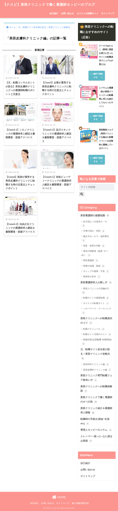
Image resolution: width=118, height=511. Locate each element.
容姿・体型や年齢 (93, 245)
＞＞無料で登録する (96, 75)
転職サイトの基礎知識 (95, 297)
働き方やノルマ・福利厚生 (96, 238)
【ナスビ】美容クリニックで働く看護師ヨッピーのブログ (49, 4)
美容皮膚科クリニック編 (96, 369)
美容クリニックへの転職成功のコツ (96, 320)
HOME (61, 497)
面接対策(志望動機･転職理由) (97, 341)
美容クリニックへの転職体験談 (96, 388)
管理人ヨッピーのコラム (95, 429)
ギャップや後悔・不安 (95, 271)
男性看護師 (90, 260)
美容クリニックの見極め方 (96, 290)
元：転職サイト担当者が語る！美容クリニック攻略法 (95, 353)
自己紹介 (54, 13)
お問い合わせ (67, 13)
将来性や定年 (91, 276)
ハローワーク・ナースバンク (97, 310)
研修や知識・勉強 (93, 266)
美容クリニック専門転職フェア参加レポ (96, 377)
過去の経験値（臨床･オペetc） (94, 253)
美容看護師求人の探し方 (95, 282)
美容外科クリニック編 (95, 364)
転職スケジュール (93, 329)
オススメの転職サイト (87, 13)
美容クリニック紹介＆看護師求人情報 (96, 410)
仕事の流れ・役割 (93, 231)
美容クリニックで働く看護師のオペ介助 (96, 399)
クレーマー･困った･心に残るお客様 (96, 438)
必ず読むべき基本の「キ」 (96, 223)
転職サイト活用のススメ (96, 334)
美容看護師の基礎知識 (94, 215)
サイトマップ (107, 13)
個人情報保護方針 (80, 503)
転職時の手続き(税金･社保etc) (95, 421)
